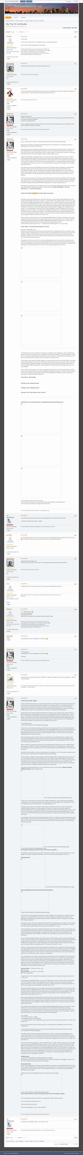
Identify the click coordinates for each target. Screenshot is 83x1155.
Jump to (56, 1144)
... (18, 32)
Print (75, 32)
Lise (8, 584)
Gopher (9, 89)
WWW (8, 103)
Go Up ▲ (77, 1153)
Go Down (8, 32)
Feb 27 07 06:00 (24, 674)
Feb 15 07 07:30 (24, 63)
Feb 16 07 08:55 (24, 535)
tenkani (9, 36)
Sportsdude (10, 63)
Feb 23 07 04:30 (24, 636)
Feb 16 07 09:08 (24, 558)
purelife (9, 535)
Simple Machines (15, 1153)
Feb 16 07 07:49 (24, 139)
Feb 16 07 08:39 (24, 515)
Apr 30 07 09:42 (24, 698)
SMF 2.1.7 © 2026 (7, 1153)
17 (26, 32)
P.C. (8, 515)
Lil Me (8, 675)
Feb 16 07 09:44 (24, 583)
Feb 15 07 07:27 (24, 36)
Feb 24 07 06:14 (24, 649)
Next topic (74, 27)
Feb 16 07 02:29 (24, 88)
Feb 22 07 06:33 (24, 609)
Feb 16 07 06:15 (24, 113)
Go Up (7, 1137)
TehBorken (10, 114)
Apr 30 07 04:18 (24, 1119)
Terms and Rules (70, 1153)
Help (65, 1153)
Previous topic (67, 27)
